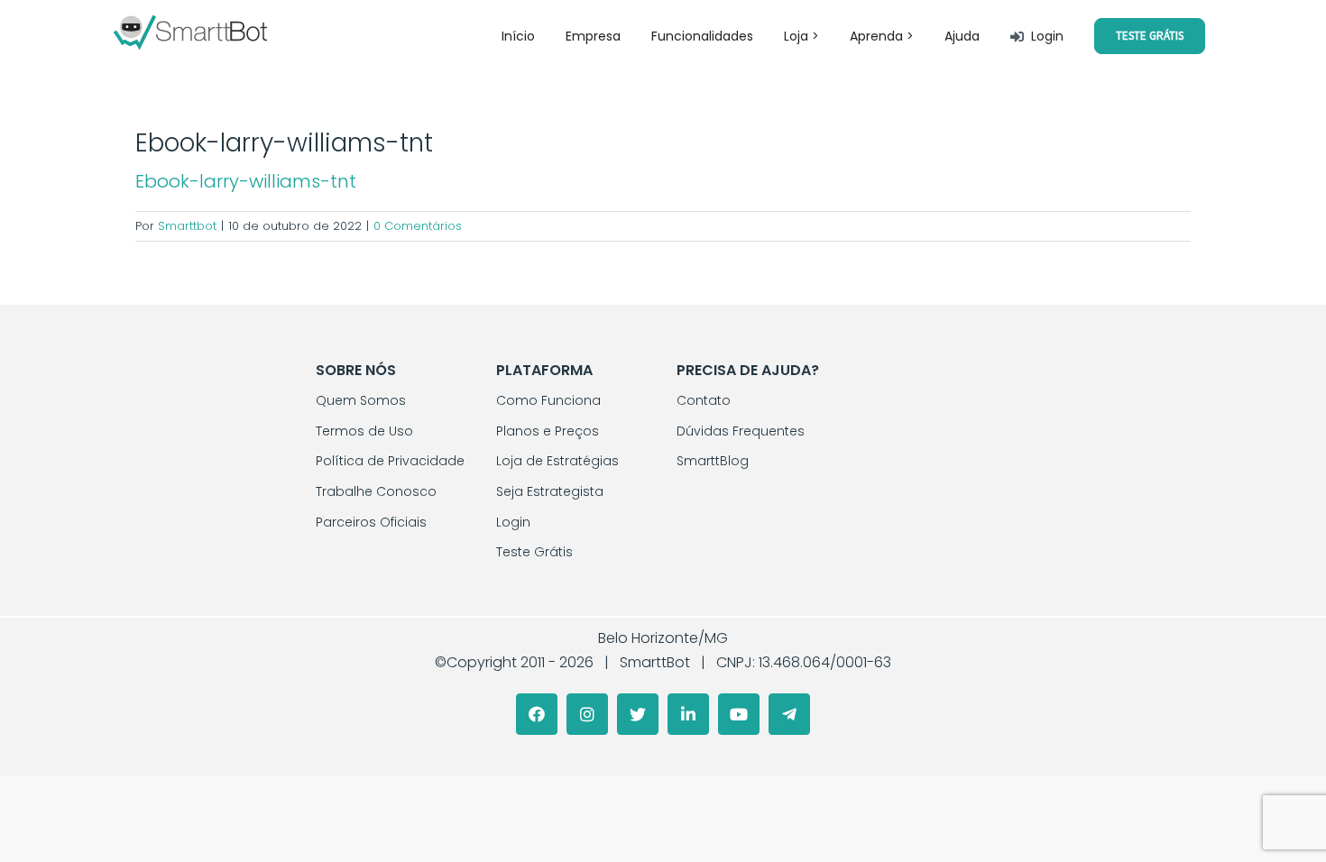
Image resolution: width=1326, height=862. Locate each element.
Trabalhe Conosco (376, 491)
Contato (704, 400)
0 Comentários (417, 225)
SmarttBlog (713, 461)
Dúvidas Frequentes (741, 431)
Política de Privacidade (390, 461)
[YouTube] (739, 714)
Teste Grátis (534, 552)
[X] (637, 714)
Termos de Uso (364, 431)
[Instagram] (587, 714)
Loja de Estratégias (557, 461)
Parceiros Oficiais (371, 522)
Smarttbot (187, 225)
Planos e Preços (547, 431)
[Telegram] (789, 714)
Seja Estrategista (549, 491)
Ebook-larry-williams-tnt (245, 181)
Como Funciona (548, 400)
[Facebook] (536, 714)
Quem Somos (361, 400)
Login (513, 522)
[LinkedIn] (688, 714)
